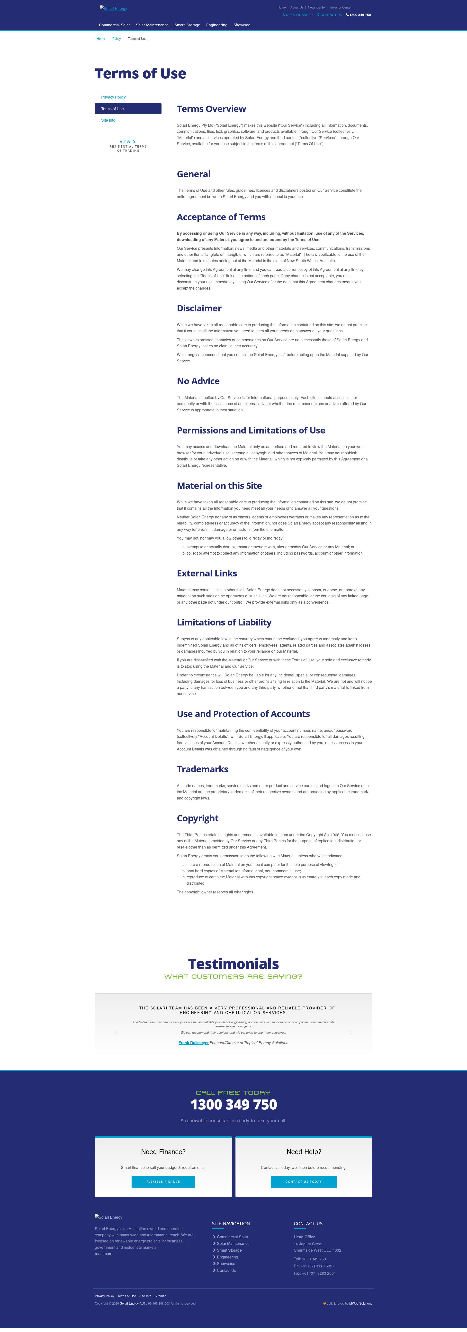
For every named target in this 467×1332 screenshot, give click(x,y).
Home (282, 7)
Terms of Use (112, 108)
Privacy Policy (113, 97)
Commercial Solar (114, 25)
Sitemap (160, 1295)
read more (104, 1253)
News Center (317, 7)
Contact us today (304, 1182)
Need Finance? (299, 14)
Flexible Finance (163, 1182)
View (128, 146)
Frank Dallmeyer (194, 1042)
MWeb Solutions (360, 1303)
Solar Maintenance (152, 25)
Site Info (108, 120)
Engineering (216, 25)
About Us (296, 7)
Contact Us (331, 14)
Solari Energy (129, 1303)
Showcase (242, 25)
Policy (116, 38)
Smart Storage (187, 25)
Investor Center (340, 7)
